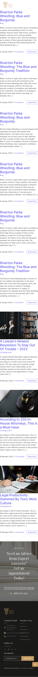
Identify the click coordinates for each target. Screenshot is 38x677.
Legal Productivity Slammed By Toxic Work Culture (18, 499)
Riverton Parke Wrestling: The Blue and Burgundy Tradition (18, 67)
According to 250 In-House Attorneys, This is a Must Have (18, 423)
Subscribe (27, 658)
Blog (1, 23)
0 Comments (19, 52)
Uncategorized (5, 352)
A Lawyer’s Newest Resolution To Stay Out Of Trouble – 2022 (17, 345)
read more (32, 52)
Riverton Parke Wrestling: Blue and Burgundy (15, 16)
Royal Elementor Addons (26, 668)
